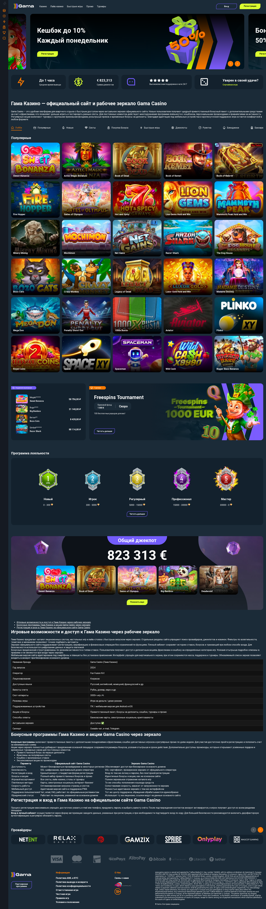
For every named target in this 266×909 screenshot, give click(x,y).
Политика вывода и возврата (72, 882)
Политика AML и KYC (67, 878)
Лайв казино (56, 6)
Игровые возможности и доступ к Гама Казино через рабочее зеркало (54, 622)
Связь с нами (122, 878)
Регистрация (250, 6)
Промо (89, 6)
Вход (226, 6)
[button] (230, 64)
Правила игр (62, 898)
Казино (43, 6)
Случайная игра (230, 85)
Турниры (101, 6)
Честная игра (63, 894)
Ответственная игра (67, 890)
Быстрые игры (75, 6)
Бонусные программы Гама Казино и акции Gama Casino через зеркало (53, 625)
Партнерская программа (21, 885)
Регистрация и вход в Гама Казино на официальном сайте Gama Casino (53, 627)
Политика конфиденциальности (73, 886)
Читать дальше (104, 431)
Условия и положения (67, 902)
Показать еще (137, 602)
